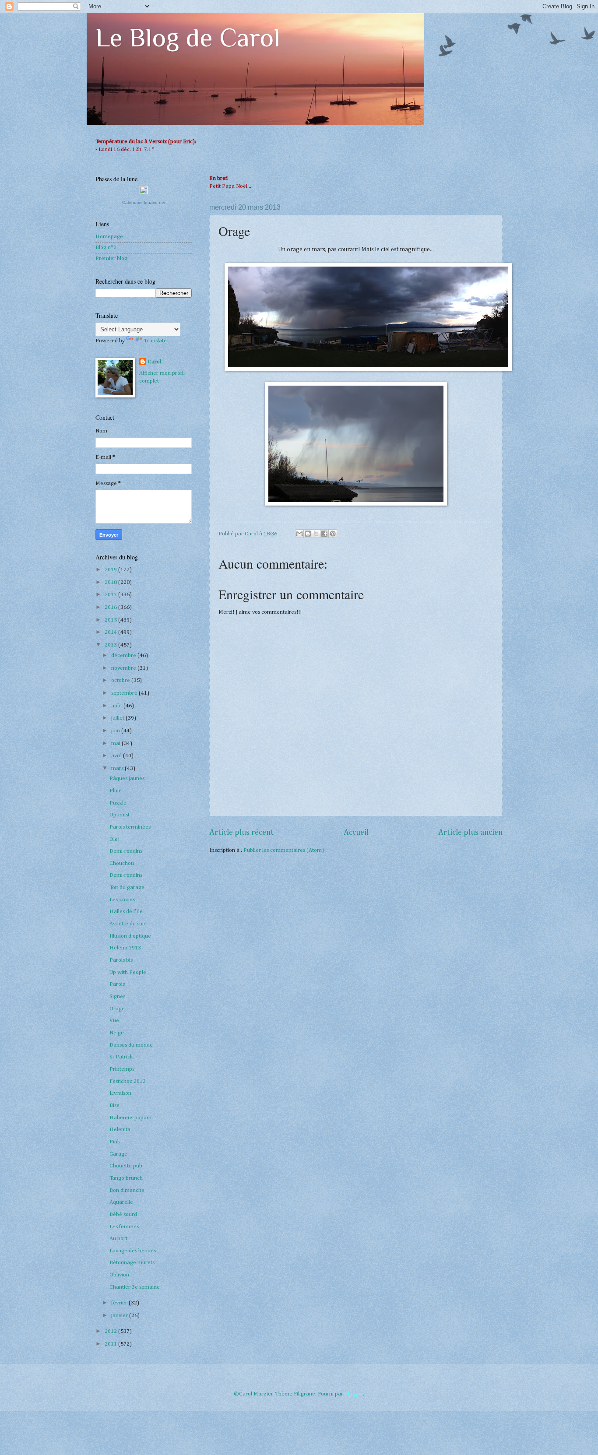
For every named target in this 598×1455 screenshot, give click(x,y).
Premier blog (111, 258)
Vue (114, 1020)
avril (117, 756)
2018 (111, 582)
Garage (118, 1154)
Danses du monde (131, 1045)
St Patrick (121, 1057)
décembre (124, 655)
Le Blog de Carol (187, 37)
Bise (114, 1105)
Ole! (114, 839)
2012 (111, 1331)
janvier (120, 1315)
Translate (155, 341)
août (117, 706)
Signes (117, 996)
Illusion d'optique (130, 936)
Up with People (127, 972)
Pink (114, 1142)
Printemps (121, 1069)
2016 (111, 607)
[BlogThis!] (307, 533)
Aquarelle (121, 1202)
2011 (111, 1344)
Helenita (119, 1129)
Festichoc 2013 (127, 1081)
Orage (117, 1009)
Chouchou (121, 863)
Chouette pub (125, 1166)
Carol (154, 362)
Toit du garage (126, 887)
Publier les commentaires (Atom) (283, 850)
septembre (125, 693)
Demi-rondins (125, 851)
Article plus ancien (470, 832)
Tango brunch (126, 1178)
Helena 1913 (125, 948)
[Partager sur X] (316, 533)
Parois (117, 984)
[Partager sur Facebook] (324, 533)
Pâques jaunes (126, 778)
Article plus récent (241, 832)
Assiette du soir (127, 924)
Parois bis (121, 960)
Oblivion (119, 1275)
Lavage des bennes (132, 1251)
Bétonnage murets (132, 1262)
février (120, 1303)
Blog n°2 (105, 247)
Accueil (356, 832)
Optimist (119, 815)
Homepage (109, 236)
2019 (111, 570)
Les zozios (122, 900)
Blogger (354, 1394)
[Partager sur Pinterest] (332, 533)
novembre (124, 668)
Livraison (120, 1093)
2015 (111, 620)
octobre (121, 680)
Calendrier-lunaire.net (143, 202)
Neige (116, 1033)
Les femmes (124, 1227)
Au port (118, 1238)
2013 (111, 645)
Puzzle (118, 803)
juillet (118, 718)
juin (116, 731)
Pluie (115, 791)
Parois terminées (130, 827)
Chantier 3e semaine (134, 1287)
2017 (111, 594)
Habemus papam (130, 1118)
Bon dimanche (126, 1190)
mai (116, 743)
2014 (111, 632)
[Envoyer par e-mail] (299, 533)
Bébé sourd (123, 1214)
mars (118, 768)
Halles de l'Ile (126, 911)
